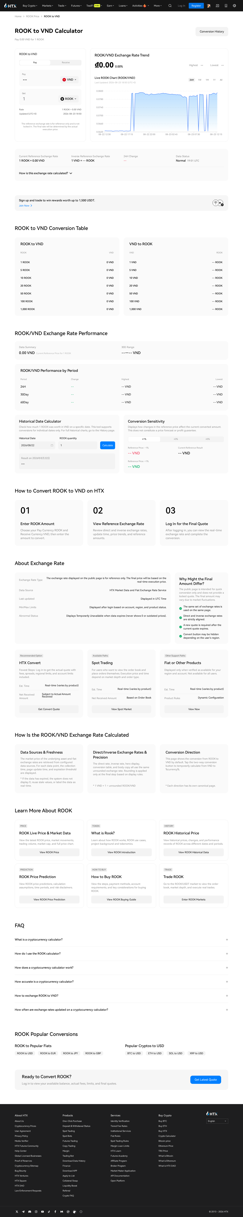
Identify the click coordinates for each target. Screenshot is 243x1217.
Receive (66, 62)
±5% (208, 439)
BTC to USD (134, 1053)
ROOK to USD (25, 1053)
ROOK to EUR (48, 1053)
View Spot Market (121, 709)
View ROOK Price (49, 852)
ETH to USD (155, 1053)
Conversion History (212, 31)
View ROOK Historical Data (193, 852)
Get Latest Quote (206, 1079)
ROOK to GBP (93, 1053)
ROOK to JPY (70, 1053)
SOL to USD (175, 1053)
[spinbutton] (40, 79)
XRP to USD (196, 1053)
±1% (144, 439)
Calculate (107, 445)
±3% (176, 439)
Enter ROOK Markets (193, 899)
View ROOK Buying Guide (121, 899)
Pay (35, 62)
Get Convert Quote (49, 709)
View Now (194, 709)
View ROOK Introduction (121, 852)
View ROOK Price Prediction (49, 899)
